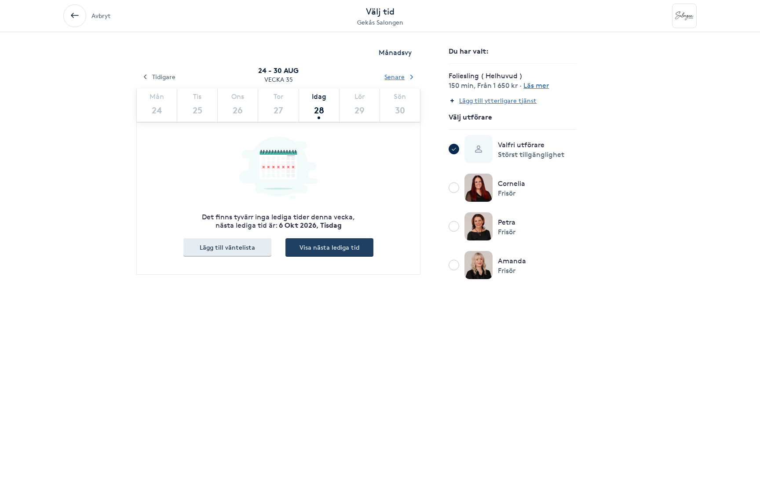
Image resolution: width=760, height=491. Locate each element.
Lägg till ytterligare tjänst (498, 100)
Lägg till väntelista (227, 247)
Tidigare (163, 76)
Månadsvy (395, 52)
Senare (394, 76)
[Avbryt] (74, 15)
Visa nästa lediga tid (329, 247)
